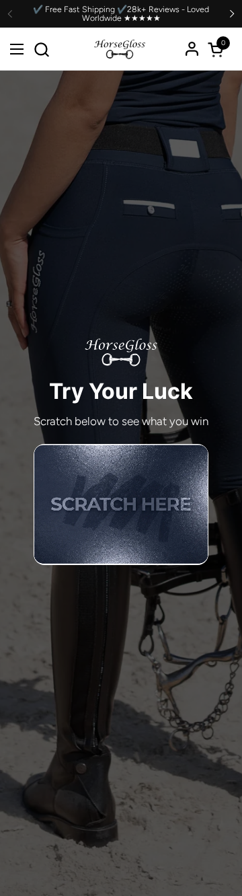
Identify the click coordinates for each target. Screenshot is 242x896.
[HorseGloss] (120, 49)
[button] (41, 49)
